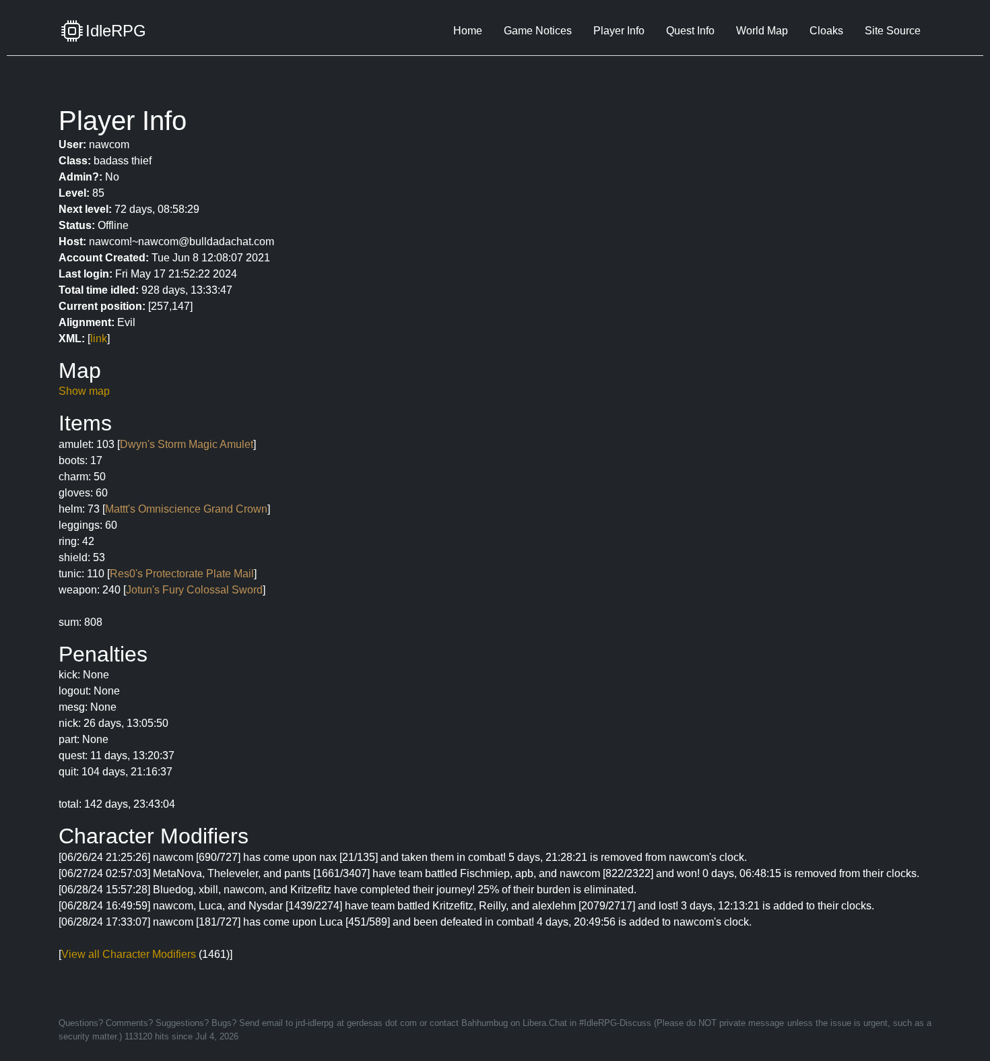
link (98, 338)
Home (467, 30)
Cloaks (826, 30)
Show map (84, 391)
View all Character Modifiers (128, 954)
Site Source (893, 30)
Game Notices (538, 30)
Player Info (619, 30)
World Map (762, 30)
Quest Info (690, 30)
